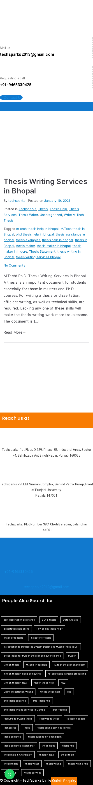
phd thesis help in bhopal (35, 234)
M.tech (72, 655)
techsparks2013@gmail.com (47, 587)
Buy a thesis (49, 619)
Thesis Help (58, 209)
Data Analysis (70, 619)
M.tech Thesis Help (36, 664)
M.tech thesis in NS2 (15, 682)
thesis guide (48, 745)
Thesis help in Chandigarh (18, 754)
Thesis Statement (42, 251)
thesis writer (32, 763)
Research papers (76, 718)
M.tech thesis (11, 664)
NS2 (63, 682)
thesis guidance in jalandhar (19, 745)
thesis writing (53, 763)
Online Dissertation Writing (18, 691)
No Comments (14, 265)
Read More (13, 332)
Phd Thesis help (41, 700)
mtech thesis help (44, 682)
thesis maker (25, 246)
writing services (32, 772)
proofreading (60, 709)
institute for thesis (41, 637)
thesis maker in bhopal (54, 246)
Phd (69, 691)
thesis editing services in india (54, 727)
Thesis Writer (28, 215)
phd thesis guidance (15, 700)
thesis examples (28, 240)
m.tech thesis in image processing (67, 673)
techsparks (16, 200)
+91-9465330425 (19, 572)
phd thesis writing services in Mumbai (24, 709)
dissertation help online (16, 628)
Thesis (43, 209)
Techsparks (27, 209)
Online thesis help (50, 691)
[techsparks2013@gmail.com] (46, 580)
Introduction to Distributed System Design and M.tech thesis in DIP (41, 646)
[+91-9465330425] (6, 565)
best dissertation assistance (19, 619)
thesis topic (67, 754)
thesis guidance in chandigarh (45, 736)
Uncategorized (51, 215)
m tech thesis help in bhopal (37, 229)
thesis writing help (78, 763)
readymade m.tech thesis (18, 718)
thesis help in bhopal (57, 240)
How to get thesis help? (50, 628)
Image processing (13, 637)
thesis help (68, 745)
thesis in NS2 (46, 754)
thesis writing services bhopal (38, 257)
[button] (46, 106)
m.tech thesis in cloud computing (22, 673)
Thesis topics (11, 763)
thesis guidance (12, 736)
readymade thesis (50, 718)
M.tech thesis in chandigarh (69, 664)
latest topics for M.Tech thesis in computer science (32, 655)
